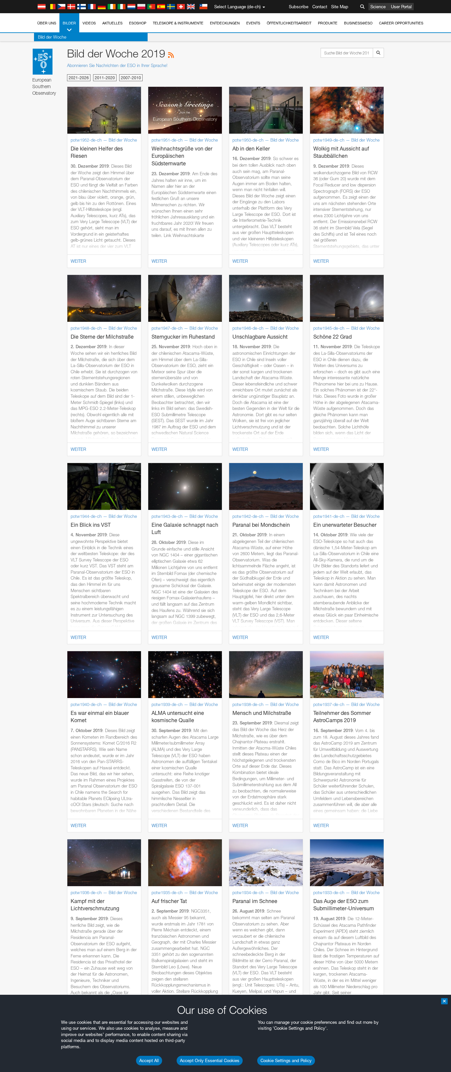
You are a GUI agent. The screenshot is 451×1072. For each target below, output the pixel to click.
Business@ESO (358, 23)
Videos (89, 23)
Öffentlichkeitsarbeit (289, 23)
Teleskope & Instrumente (178, 23)
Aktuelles (112, 23)
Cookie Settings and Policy (286, 1060)
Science (378, 6)
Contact (319, 6)
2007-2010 (131, 77)
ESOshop (137, 23)
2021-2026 (79, 77)
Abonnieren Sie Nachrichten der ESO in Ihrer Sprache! (117, 65)
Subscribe (298, 6)
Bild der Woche (52, 37)
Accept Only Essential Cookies (209, 1060)
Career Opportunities (401, 23)
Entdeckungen (225, 23)
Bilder (69, 23)
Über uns (46, 23)
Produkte (327, 23)
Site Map (339, 6)
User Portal (401, 6)
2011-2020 (105, 77)
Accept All (149, 1060)
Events (253, 23)
